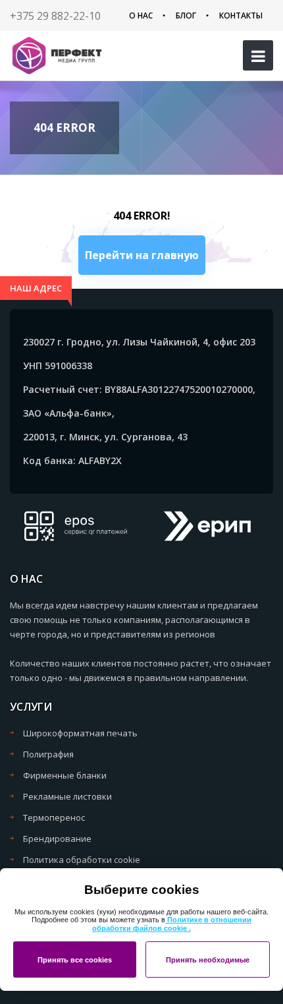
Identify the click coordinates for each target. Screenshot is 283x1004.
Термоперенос (54, 817)
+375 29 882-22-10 (55, 16)
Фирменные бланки (65, 775)
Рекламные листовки (67, 796)
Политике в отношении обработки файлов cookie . (171, 924)
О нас (141, 15)
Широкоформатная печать (80, 733)
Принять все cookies (75, 960)
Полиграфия (48, 754)
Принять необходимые (207, 960)
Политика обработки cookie (81, 860)
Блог (186, 15)
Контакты (241, 15)
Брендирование (57, 838)
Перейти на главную (142, 255)
